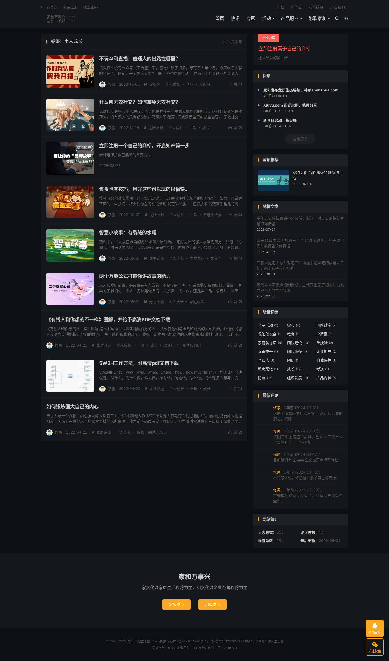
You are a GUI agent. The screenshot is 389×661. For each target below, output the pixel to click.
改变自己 (171, 345)
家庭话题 (154, 258)
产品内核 (326, 377)
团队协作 (297, 351)
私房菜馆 (268, 369)
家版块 (176, 604)
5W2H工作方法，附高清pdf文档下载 (139, 363)
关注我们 (337, 7)
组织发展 (298, 377)
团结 (293, 360)
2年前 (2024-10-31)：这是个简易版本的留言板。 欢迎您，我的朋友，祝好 (308, 413)
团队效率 (326, 325)
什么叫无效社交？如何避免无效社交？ (139, 102)
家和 (293, 325)
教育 (293, 334)
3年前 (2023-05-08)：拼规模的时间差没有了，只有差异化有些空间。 (308, 495)
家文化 (215, 258)
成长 (206, 127)
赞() (235, 84)
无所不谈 (153, 127)
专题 (250, 18)
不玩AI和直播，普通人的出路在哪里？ (139, 59)
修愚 (111, 84)
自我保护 (326, 360)
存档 (280, 7)
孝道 (322, 369)
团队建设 (298, 342)
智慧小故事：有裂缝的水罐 (127, 232)
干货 (192, 127)
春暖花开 (268, 351)
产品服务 (290, 18)
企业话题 (154, 388)
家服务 (152, 84)
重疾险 (324, 342)
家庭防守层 (270, 342)
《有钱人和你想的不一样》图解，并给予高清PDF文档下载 (108, 319)
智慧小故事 (212, 214)
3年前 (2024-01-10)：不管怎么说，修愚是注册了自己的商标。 (306, 475)
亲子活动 (268, 325)
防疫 (265, 377)
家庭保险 (196, 301)
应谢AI (204, 84)
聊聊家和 (318, 18)
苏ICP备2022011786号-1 (188, 641)
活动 (266, 18)
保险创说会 (270, 334)
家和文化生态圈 (139, 641)
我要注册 (70, 7)
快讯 (235, 18)
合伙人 (266, 360)
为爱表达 (197, 258)
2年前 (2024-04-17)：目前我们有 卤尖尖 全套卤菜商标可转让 (305, 457)
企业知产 (327, 351)
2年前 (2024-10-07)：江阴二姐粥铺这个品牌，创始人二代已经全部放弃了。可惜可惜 (308, 436)
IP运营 (324, 334)
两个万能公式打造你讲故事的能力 (135, 276)
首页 (219, 18)
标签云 (296, 7)
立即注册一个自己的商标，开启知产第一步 (144, 145)
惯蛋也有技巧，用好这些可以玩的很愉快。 (144, 189)
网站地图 (161, 641)
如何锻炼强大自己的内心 (72, 406)
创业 (189, 84)
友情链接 (316, 7)
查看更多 (300, 139)
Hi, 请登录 (49, 7)
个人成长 (172, 84)
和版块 (212, 604)
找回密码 (90, 7)
